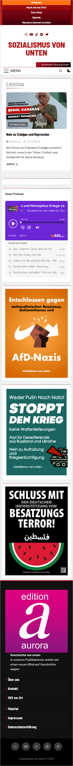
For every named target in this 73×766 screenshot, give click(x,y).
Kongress (36, 2)
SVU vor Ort (15, 698)
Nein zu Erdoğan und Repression (28, 134)
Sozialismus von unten (36, 48)
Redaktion (16, 141)
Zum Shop (36, 12)
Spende (36, 17)
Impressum (15, 718)
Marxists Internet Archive (36, 22)
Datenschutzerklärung (22, 727)
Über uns (13, 679)
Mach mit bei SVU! (36, 7)
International (18, 124)
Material (13, 709)
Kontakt (13, 688)
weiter (11, 164)
